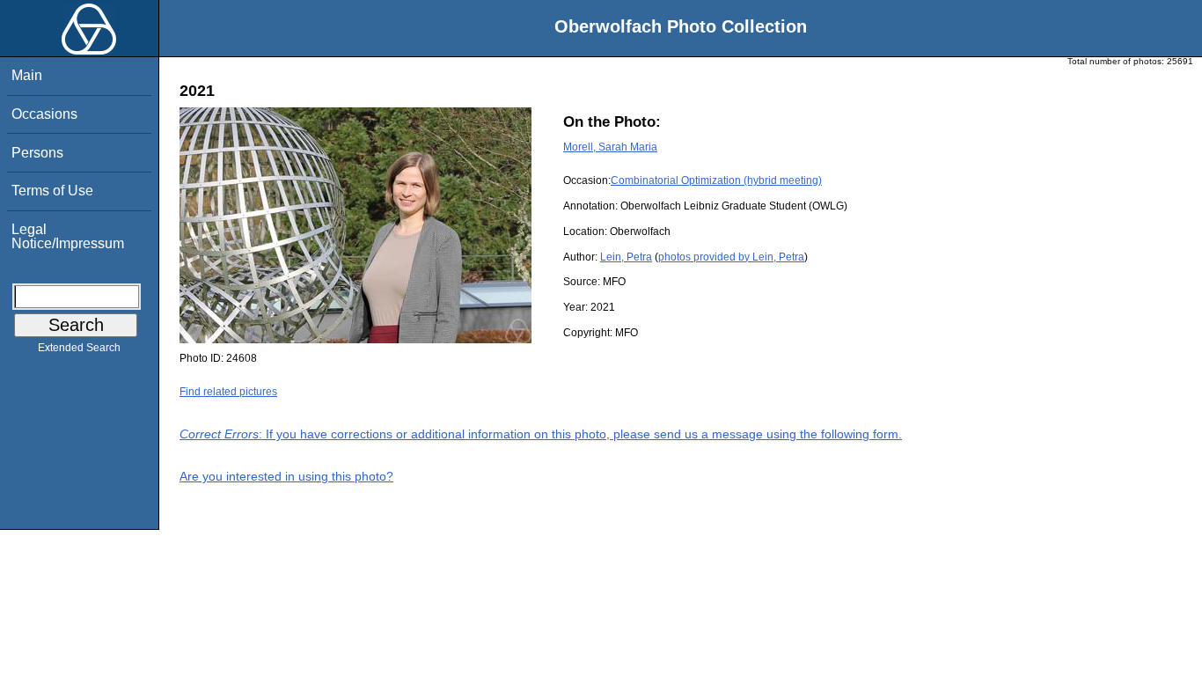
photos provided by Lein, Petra (731, 257)
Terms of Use (52, 190)
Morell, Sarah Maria (610, 147)
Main (26, 75)
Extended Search (79, 347)
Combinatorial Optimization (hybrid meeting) (716, 180)
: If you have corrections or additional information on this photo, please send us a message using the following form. (541, 434)
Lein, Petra (626, 257)
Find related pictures (228, 392)
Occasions (44, 114)
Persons (37, 152)
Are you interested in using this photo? (286, 476)
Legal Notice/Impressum (67, 236)
